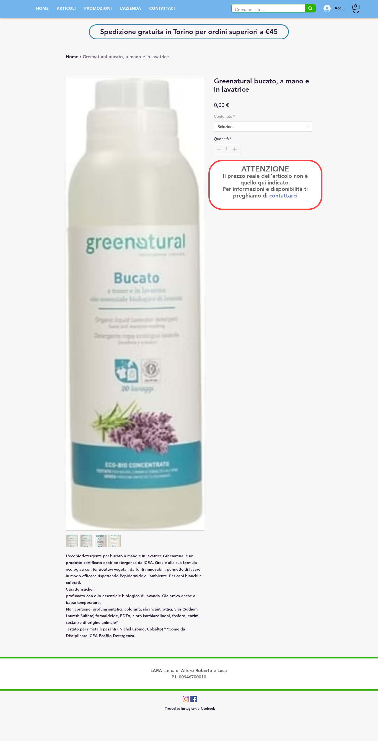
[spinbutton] (227, 149)
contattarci (283, 195)
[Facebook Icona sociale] (193, 699)
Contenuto (224, 116)
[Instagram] (186, 699)
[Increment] (235, 149)
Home (72, 56)
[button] (356, 8)
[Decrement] (218, 149)
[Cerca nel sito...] (310, 8)
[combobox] (263, 127)
